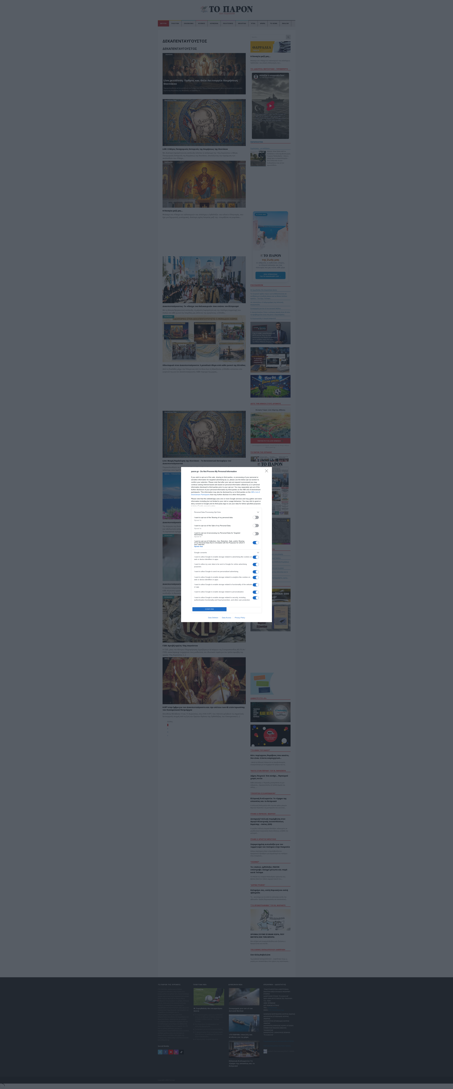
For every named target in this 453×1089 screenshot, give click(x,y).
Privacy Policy (240, 618)
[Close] (267, 471)
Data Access (226, 618)
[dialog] (226, 544)
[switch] (256, 517)
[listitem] (226, 512)
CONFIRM (209, 609)
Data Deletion (213, 618)
